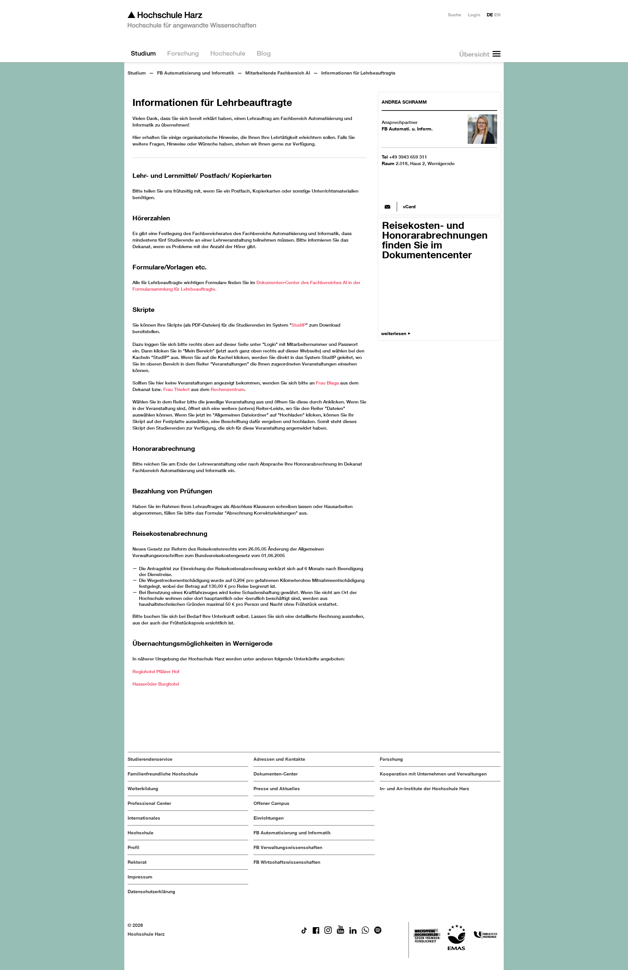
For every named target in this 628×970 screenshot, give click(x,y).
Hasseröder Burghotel (155, 684)
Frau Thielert (176, 389)
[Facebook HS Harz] (316, 932)
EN (497, 14)
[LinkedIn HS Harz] (353, 932)
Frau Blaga (327, 383)
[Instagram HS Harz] (328, 932)
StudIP (298, 325)
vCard (409, 206)
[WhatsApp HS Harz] (365, 932)
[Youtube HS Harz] (340, 932)
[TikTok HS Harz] (304, 932)
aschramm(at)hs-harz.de (387, 207)
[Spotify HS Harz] (377, 932)
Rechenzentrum (227, 389)
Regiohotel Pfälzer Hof (155, 671)
